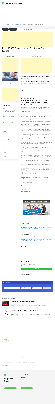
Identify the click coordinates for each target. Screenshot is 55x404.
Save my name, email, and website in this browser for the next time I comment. (20, 362)
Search (46, 287)
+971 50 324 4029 (12, 116)
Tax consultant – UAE (6, 24)
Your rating (5, 339)
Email (3, 359)
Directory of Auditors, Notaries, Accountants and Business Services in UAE (27, 376)
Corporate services (13, 3)
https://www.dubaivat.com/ (11, 118)
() (4, 54)
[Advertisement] (27, 14)
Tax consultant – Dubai (17, 24)
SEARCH (13, 29)
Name (3, 356)
